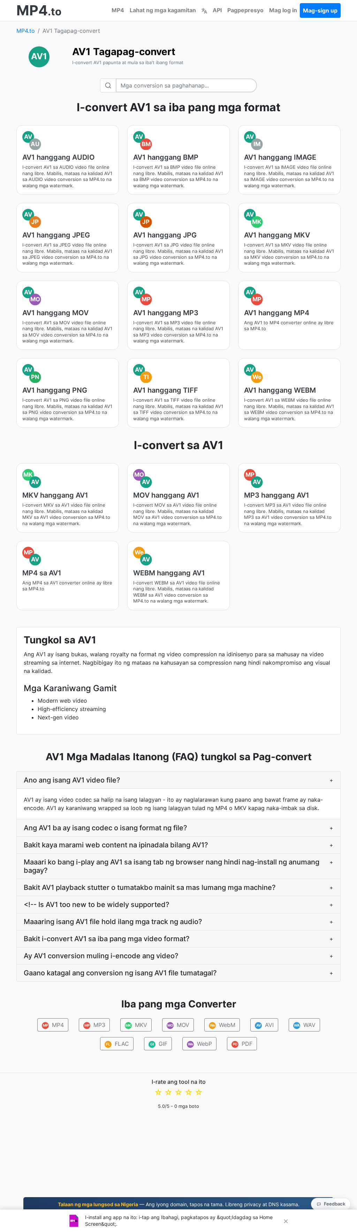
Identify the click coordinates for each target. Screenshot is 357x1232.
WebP (200, 1043)
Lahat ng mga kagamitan (163, 10)
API (217, 10)
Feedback (334, 1204)
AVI (265, 1024)
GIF (159, 1043)
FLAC (117, 1043)
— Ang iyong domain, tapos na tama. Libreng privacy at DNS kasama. (178, 1204)
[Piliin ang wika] (204, 10)
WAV (305, 1024)
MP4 (118, 10)
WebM (222, 1024)
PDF (243, 1043)
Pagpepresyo (245, 10)
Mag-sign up (320, 10)
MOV (178, 1024)
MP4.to (25, 30)
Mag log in (283, 10)
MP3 (94, 1024)
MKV (136, 1024)
